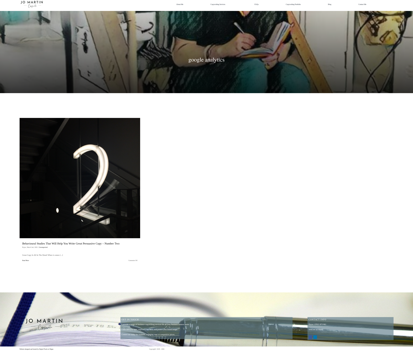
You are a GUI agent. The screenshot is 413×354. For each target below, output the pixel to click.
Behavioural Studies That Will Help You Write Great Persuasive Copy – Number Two (70, 243)
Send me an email (316, 329)
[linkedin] (315, 337)
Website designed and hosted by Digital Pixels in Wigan (36, 349)
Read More (25, 260)
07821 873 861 (320, 324)
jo (25, 247)
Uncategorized (43, 247)
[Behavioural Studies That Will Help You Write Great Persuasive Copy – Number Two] (80, 178)
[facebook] (310, 337)
